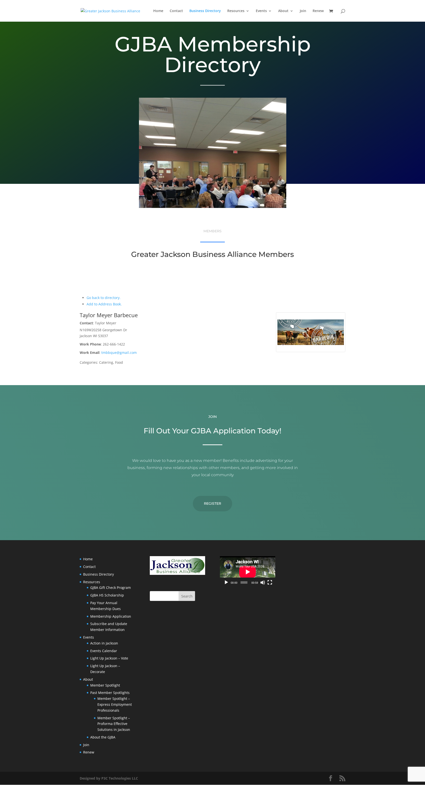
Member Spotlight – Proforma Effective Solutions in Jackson (113, 724)
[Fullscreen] (269, 582)
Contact (176, 11)
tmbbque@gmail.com (119, 352)
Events (261, 11)
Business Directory (205, 11)
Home (158, 11)
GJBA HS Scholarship (107, 595)
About (283, 11)
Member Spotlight (105, 685)
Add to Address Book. (104, 304)
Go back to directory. (104, 297)
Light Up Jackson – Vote (109, 658)
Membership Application (110, 616)
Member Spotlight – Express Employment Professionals (114, 704)
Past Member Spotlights (110, 692)
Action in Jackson (104, 643)
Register (212, 503)
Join (303, 11)
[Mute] (262, 582)
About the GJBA (102, 737)
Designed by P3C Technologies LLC (109, 778)
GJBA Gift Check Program (110, 587)
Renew (318, 11)
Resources (235, 11)
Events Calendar (103, 650)
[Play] (226, 582)
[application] (247, 571)
